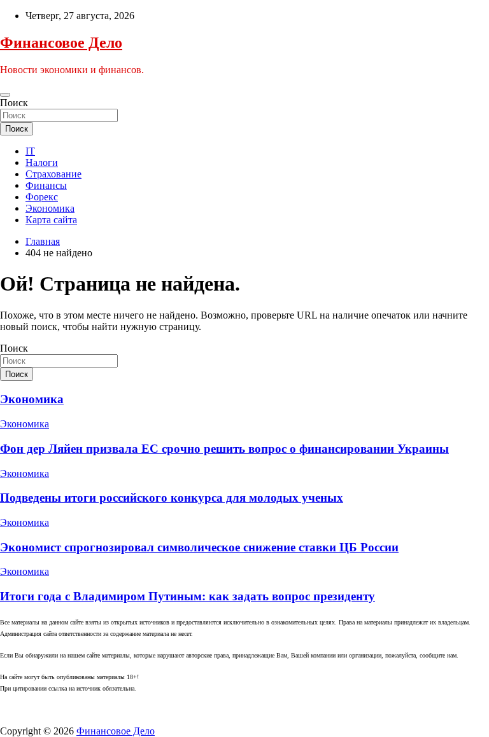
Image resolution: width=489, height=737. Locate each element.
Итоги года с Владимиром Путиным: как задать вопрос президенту (187, 596)
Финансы (46, 185)
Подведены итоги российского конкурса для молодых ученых (171, 497)
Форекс (41, 196)
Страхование (53, 174)
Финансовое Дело (61, 42)
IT (30, 151)
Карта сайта (51, 219)
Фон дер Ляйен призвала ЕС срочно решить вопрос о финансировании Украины (224, 448)
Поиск (14, 102)
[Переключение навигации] (5, 95)
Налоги (41, 162)
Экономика (49, 208)
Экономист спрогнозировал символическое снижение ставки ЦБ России (199, 547)
